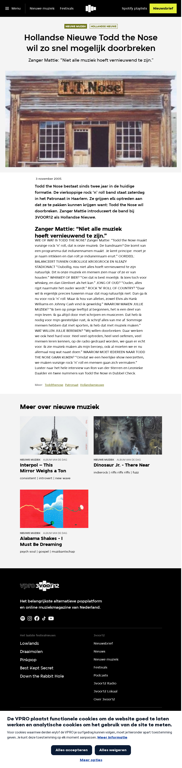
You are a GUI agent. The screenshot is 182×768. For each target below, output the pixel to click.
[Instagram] (29, 618)
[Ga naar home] (91, 8)
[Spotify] (22, 618)
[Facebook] (37, 618)
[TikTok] (44, 618)
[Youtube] (51, 618)
